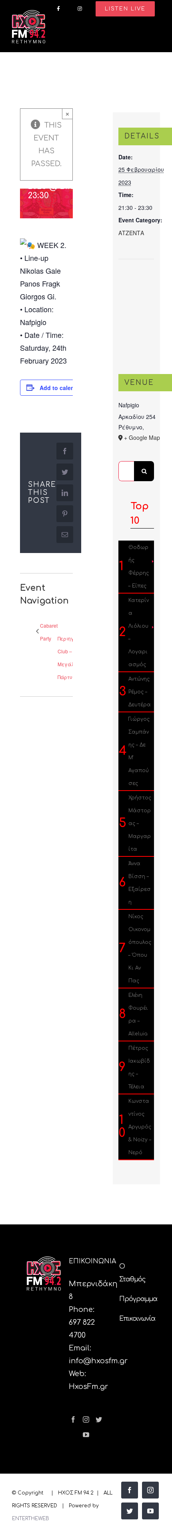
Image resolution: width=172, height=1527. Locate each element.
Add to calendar (61, 388)
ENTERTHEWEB (30, 1518)
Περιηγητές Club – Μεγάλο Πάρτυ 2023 (71, 657)
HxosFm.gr (88, 1387)
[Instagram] (86, 1419)
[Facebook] (73, 1419)
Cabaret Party (49, 632)
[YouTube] (86, 1434)
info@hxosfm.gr (98, 1361)
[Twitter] (99, 1419)
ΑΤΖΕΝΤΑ (131, 233)
